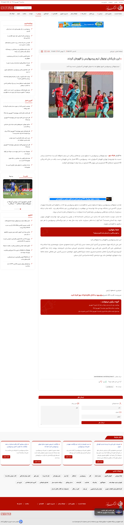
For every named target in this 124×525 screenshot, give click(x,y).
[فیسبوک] (8, 8)
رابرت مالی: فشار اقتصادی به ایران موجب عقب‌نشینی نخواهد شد (19, 139)
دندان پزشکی (69, 482)
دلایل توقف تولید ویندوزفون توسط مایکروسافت (17, 221)
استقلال (74, 476)
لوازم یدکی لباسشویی (96, 489)
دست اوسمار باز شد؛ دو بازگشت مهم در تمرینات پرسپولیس (78, 445)
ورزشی (39, 14)
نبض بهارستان (56, 476)
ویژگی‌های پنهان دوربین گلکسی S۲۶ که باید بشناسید (18, 265)
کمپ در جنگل (75, 489)
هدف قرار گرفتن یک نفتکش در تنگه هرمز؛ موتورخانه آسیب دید (19, 159)
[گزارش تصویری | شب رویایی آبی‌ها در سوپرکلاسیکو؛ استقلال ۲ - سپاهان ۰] (17, 188)
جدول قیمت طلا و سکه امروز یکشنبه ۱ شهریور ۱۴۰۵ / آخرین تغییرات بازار (98, 311)
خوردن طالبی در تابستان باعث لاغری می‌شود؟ (105, 233)
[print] (41, 51)
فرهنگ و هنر (74, 14)
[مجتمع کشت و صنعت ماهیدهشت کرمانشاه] (81, 24)
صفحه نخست (118, 14)
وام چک (95, 482)
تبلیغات (110, 2)
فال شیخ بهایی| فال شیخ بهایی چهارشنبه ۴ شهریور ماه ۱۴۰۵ (17, 146)
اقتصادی (55, 14)
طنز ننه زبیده (46, 476)
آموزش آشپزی (108, 476)
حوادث (31, 14)
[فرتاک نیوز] (114, 10)
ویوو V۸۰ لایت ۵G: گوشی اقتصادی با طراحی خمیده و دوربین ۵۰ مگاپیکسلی (16, 240)
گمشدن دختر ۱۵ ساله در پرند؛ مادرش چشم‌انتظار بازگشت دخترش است (17, 44)
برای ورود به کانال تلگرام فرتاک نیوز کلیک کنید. (86, 295)
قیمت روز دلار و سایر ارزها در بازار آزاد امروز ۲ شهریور (103, 305)
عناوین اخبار (108, 14)
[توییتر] (2, 8)
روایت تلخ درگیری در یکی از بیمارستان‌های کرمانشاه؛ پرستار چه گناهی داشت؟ (17, 78)
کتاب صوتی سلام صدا (10, 476)
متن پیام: (74, 403)
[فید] (11, 8)
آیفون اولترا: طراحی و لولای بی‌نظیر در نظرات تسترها (16, 246)
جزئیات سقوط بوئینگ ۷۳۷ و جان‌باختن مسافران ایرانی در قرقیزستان (77, 199)
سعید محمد (98, 476)
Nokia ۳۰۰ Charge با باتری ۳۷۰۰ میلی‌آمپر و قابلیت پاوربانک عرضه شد (17, 251)
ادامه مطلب (99, 462)
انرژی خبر (19, 482)
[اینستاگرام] (5, 8)
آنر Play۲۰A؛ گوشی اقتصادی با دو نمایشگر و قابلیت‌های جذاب (19, 258)
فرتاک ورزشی (118, 476)
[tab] (25, 176)
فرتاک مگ (11, 14)
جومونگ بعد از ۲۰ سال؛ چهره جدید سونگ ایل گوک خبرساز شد (17, 152)
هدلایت (87, 482)
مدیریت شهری (64, 14)
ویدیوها (11, 176)
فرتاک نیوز (111, 156)
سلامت (24, 14)
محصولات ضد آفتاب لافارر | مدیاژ (60, 489)
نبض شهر (36, 476)
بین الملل (91, 14)
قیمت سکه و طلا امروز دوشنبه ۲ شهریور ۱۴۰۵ (105, 308)
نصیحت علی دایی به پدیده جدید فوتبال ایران (109, 445)
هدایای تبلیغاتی (44, 482)
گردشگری (46, 14)
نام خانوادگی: (115, 403)
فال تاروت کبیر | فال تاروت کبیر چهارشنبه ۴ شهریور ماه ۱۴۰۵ (17, 119)
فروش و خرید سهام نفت (115, 482)
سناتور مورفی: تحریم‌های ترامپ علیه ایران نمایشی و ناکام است (17, 125)
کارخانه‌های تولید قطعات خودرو (113, 489)
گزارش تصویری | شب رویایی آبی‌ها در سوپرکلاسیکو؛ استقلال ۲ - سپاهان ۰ (19, 203)
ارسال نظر (101, 422)
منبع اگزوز (102, 482)
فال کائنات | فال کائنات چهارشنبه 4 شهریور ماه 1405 (105, 511)
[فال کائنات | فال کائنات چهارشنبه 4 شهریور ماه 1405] (118, 512)
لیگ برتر (66, 476)
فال (90, 476)
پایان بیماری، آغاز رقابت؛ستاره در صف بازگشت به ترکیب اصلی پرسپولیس (16, 445)
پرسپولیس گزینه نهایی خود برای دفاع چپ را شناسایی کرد (18, 37)
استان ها (83, 14)
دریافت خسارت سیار (57, 482)
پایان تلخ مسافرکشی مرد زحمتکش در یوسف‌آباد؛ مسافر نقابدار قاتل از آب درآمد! (17, 50)
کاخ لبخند (78, 482)
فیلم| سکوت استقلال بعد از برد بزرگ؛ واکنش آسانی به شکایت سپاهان (17, 84)
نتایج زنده (104, 2)
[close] (120, 507)
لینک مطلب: (117, 377)
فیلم (18, 14)
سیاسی (100, 14)
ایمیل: (117, 412)
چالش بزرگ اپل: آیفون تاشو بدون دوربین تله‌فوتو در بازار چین (17, 233)
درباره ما (121, 2)
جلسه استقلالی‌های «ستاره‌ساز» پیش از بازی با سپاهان (18, 64)
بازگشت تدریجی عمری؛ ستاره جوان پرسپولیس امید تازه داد (48, 445)
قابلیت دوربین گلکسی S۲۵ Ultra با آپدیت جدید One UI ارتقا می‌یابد (17, 226)
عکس (115, 2)
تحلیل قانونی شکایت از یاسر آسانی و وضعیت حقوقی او (18, 57)
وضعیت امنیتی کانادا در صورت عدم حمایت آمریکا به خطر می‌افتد (16, 107)
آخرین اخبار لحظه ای (30, 482)
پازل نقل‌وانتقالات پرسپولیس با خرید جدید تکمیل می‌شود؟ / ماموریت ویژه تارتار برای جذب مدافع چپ (16, 91)
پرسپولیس (109, 387)
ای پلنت (85, 489)
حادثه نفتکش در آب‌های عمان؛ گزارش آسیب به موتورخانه (18, 166)
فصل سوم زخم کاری (25, 476)
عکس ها (25, 176)
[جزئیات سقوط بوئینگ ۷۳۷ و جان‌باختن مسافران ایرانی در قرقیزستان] (109, 199)
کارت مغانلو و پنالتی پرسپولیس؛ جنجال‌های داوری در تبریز (17, 71)
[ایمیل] (45, 51)
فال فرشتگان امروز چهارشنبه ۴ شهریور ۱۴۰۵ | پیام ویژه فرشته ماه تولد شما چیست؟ (17, 132)
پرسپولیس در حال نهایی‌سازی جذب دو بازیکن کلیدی (18, 30)
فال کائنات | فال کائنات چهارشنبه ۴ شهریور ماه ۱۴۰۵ (17, 113)
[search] (15, 7)
